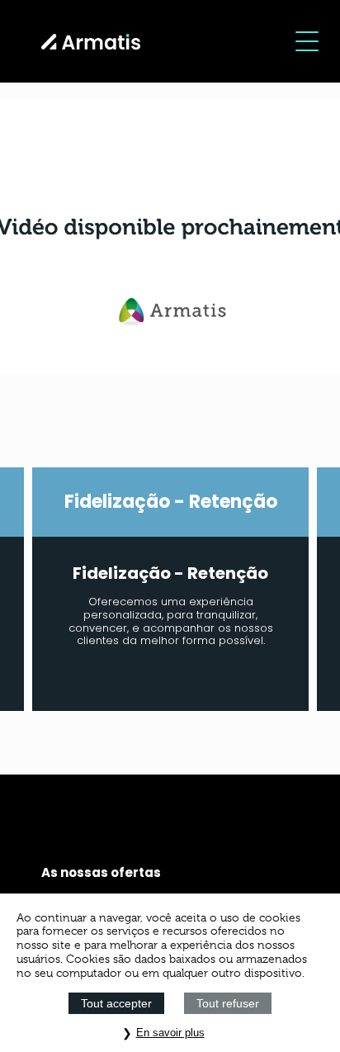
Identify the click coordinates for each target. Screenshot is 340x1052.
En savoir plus (170, 1032)
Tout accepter (116, 1003)
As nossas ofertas (101, 872)
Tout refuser (227, 1003)
